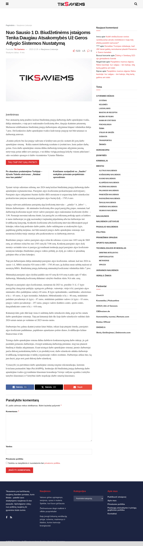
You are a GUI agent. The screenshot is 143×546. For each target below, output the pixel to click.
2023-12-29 (33, 49)
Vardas (9, 446)
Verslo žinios (103, 275)
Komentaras (12, 411)
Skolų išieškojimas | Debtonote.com (113, 332)
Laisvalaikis (104, 108)
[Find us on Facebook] (6, 517)
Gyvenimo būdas (105, 96)
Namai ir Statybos (107, 120)
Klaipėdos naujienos (109, 183)
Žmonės (102, 144)
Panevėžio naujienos (109, 195)
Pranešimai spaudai (106, 237)
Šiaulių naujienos (107, 203)
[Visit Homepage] (71, 4)
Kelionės (103, 105)
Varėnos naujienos (108, 207)
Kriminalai (102, 161)
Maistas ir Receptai (108, 112)
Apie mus (112, 500)
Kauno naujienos (107, 179)
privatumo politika (52, 463)
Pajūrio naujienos (108, 187)
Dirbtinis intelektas (108, 253)
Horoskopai (102, 150)
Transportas (105, 140)
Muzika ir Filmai (106, 117)
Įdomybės (101, 155)
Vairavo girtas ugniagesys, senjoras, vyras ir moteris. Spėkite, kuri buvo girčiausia (52, 500)
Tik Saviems (19, 49)
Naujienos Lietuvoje (24, 25)
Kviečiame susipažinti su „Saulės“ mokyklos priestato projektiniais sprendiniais (70, 174)
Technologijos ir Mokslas (111, 248)
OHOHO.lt (100, 327)
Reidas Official (103, 322)
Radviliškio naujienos (109, 198)
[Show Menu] (7, 4)
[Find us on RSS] (11, 517)
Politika (100, 232)
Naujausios (102, 216)
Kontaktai (112, 513)
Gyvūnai (103, 100)
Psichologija (105, 125)
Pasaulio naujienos (107, 227)
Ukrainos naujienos (107, 270)
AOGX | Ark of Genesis (107, 306)
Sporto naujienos (106, 243)
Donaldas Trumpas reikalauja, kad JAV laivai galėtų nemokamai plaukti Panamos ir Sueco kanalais (116, 49)
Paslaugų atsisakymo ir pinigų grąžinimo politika (122, 509)
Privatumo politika (14, 459)
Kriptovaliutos (106, 257)
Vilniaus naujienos (108, 211)
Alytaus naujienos (108, 171)
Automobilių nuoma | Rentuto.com (112, 317)
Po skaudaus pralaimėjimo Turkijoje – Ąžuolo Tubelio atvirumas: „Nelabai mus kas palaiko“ (24, 174)
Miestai (100, 166)
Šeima (101, 128)
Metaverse (104, 261)
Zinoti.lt (100, 295)
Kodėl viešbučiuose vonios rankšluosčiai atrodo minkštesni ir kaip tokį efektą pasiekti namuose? (114, 39)
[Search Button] (135, 4)
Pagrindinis (10, 25)
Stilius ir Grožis (106, 132)
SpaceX (102, 265)
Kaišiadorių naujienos (110, 175)
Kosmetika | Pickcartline (107, 300)
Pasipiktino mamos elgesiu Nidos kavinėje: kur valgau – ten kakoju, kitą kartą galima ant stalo (115, 65)
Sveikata (103, 137)
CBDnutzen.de (103, 311)
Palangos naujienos (109, 191)
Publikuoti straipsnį (117, 497)
